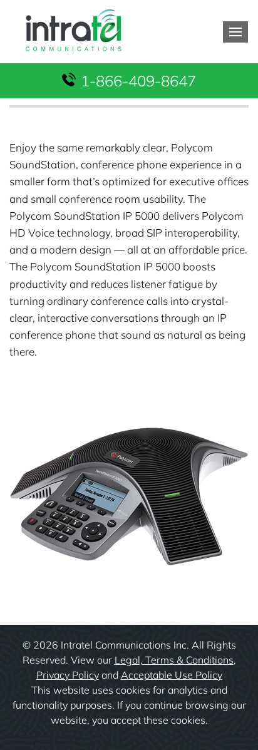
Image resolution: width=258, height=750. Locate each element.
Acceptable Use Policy (171, 675)
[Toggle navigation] (235, 32)
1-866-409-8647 (138, 80)
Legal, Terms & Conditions (174, 660)
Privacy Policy (67, 675)
